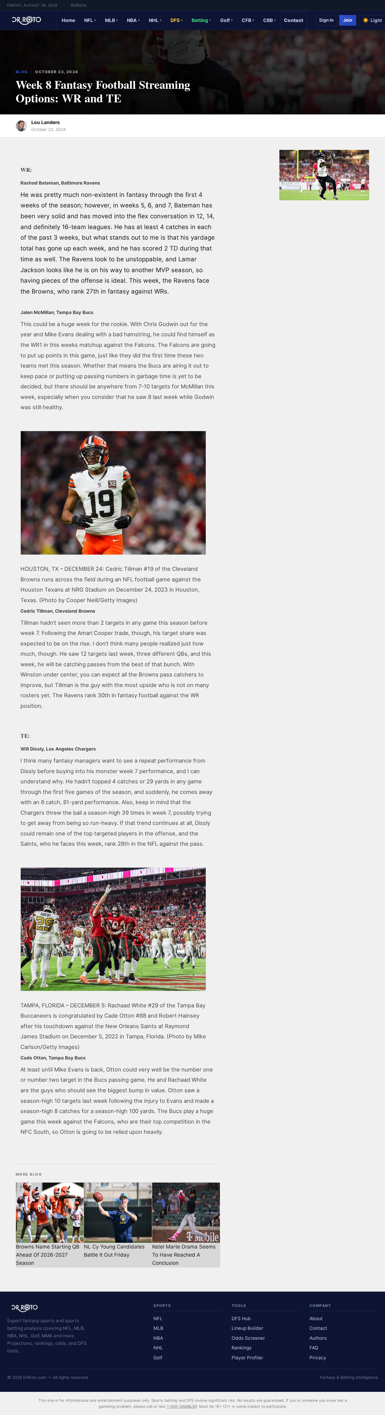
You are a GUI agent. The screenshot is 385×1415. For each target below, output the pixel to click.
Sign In (326, 20)
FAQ (314, 1348)
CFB (248, 20)
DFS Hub (241, 1318)
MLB (111, 20)
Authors (78, 5)
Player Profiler (247, 1358)
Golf (226, 20)
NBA (133, 20)
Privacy (318, 1358)
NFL (90, 20)
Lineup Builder (247, 1328)
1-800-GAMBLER (182, 1406)
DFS (177, 20)
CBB (269, 20)
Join (347, 20)
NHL (155, 20)
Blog (22, 72)
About (316, 1318)
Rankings (241, 1348)
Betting (201, 20)
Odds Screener (248, 1338)
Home (68, 20)
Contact (293, 20)
